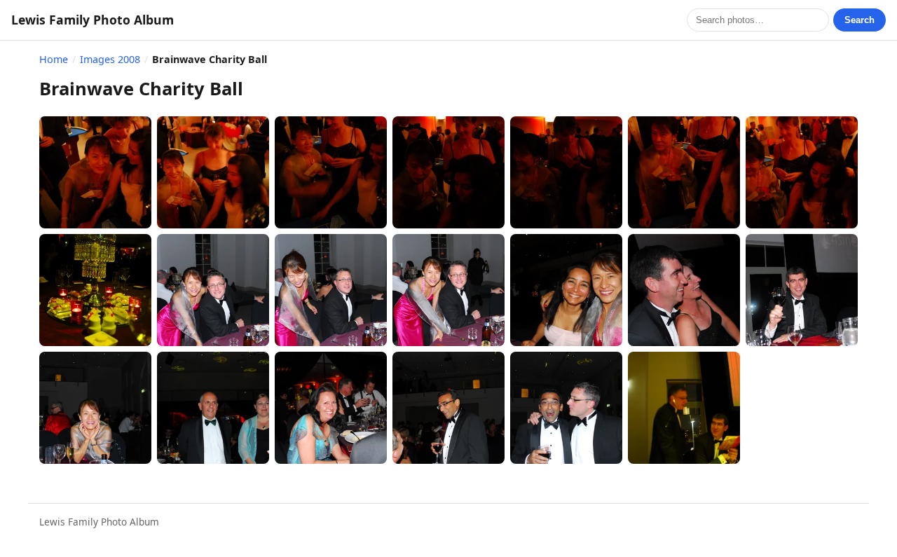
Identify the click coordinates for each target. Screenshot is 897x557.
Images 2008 (110, 59)
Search (859, 20)
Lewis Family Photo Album (92, 19)
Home (53, 59)
